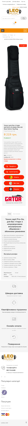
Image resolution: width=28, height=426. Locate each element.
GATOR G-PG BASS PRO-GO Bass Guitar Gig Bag (13, 40)
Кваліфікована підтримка (14, 309)
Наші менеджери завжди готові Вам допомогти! (14, 312)
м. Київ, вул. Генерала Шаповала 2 (14, 372)
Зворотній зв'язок (5, 406)
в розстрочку (13, 172)
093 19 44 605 (10, 370)
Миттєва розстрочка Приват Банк (14, 183)
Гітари (11, 35)
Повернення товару (21, 4)
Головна (4, 35)
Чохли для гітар (6, 37)
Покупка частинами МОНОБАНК (14, 189)
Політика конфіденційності (9, 4)
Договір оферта (16, 1)
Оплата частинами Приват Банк (14, 177)
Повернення (14, 344)
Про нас (23, 1)
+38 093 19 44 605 (23, 7)
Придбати (12, 166)
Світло (2, 397)
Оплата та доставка (6, 1)
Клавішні (3, 387)
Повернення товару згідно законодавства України (14, 346)
